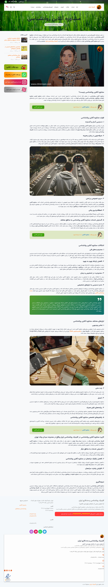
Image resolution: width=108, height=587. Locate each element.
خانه (60, 24)
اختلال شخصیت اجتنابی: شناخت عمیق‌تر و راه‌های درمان (12, 39)
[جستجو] (14, 7)
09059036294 (86, 514)
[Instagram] (31, 532)
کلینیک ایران (93, 584)
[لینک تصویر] (15, 67)
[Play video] (67, 66)
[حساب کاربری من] (11, 7)
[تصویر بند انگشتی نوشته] (24, 41)
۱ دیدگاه (12, 43)
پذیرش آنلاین (22, 505)
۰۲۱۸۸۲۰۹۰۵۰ (32, 514)
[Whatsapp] (40, 532)
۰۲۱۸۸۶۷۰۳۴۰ (33, 516)
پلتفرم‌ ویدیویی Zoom (75, 331)
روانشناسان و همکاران (20, 509)
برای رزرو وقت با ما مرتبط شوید (65, 107)
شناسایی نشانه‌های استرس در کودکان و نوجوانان (12, 48)
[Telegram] (45, 532)
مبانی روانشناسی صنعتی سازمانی (14, 56)
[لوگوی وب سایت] (99, 7)
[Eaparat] (36, 532)
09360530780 (77, 514)
